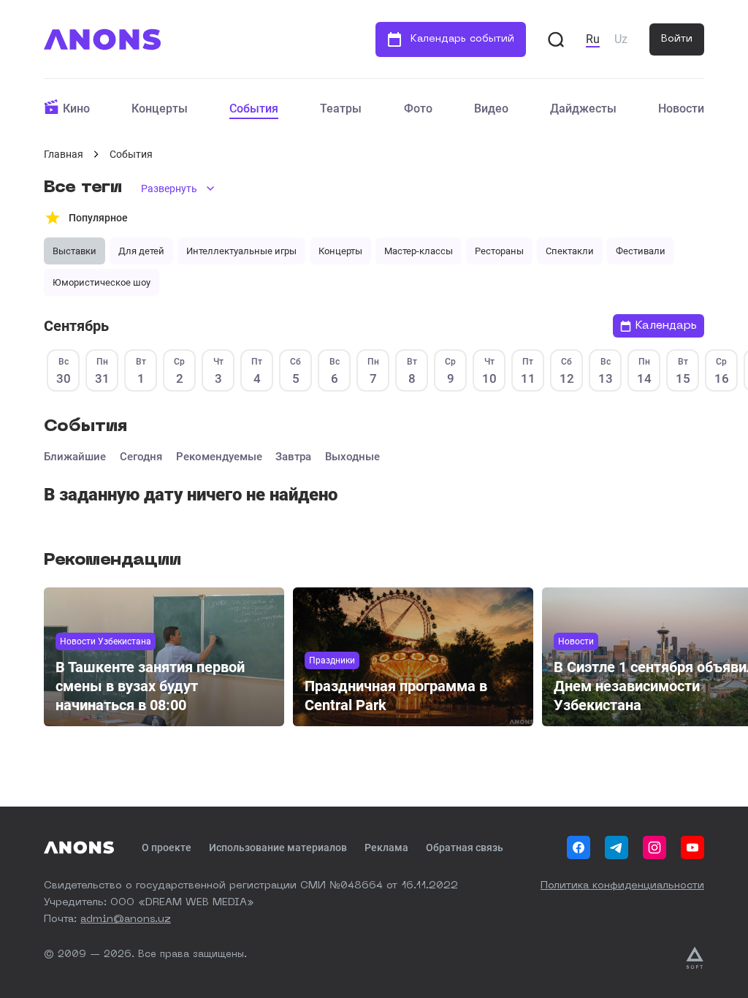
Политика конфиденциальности (622, 885)
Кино (76, 108)
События (253, 108)
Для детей (141, 250)
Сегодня (141, 456)
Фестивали (640, 250)
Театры (341, 108)
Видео (491, 108)
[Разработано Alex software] (694, 958)
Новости (681, 108)
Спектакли (570, 250)
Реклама (386, 847)
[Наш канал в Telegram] (616, 847)
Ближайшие (75, 456)
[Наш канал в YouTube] (692, 847)
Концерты (159, 108)
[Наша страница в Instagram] (654, 847)
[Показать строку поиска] (556, 39)
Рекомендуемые (219, 456)
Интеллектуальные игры (241, 250)
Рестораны (499, 250)
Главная (63, 154)
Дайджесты (583, 108)
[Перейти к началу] (102, 39)
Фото (418, 108)
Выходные (352, 456)
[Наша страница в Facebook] (578, 847)
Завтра (293, 456)
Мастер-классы (418, 250)
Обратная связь (464, 847)
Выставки (74, 250)
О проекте (166, 847)
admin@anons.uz (125, 919)
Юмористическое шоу (101, 282)
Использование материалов (278, 847)
